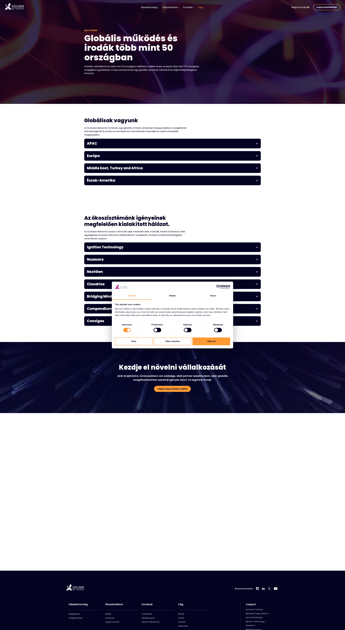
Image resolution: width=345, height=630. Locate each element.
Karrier (181, 618)
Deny (133, 341)
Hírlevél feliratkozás (151, 622)
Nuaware (250, 625)
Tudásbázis (147, 614)
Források (147, 604)
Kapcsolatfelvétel (327, 7)
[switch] (157, 330)
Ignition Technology (255, 621)
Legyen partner (112, 622)
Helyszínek (183, 626)
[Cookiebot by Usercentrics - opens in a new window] (218, 287)
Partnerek (109, 618)
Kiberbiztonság (78, 604)
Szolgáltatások (75, 618)
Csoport (251, 604)
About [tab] (213, 295)
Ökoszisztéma (114, 604)
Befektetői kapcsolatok (256, 613)
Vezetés (182, 622)
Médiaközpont (148, 618)
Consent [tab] (132, 295)
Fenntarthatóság (254, 617)
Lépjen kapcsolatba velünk (172, 388)
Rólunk (181, 614)
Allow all (211, 341)
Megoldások (74, 614)
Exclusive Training (254, 609)
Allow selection (172, 341)
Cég (180, 604)
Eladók (108, 614)
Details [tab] (172, 295)
